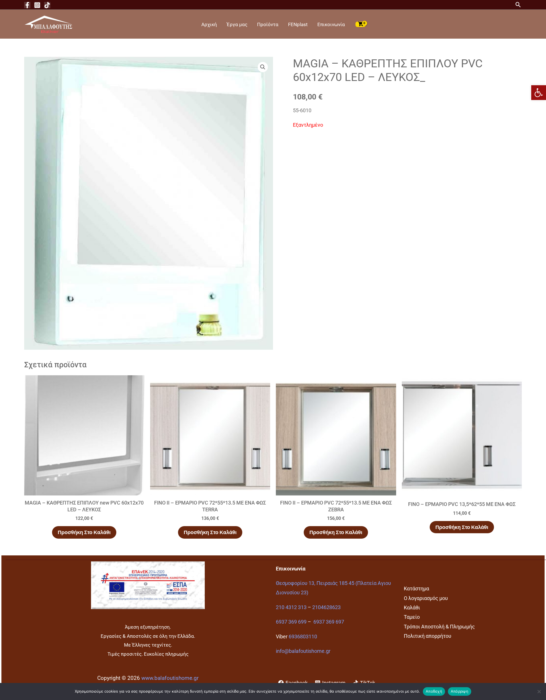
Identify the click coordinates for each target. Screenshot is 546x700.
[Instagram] (37, 5)
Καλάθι (412, 608)
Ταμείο (412, 617)
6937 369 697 (328, 622)
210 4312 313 (291, 607)
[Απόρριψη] (539, 691)
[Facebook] (27, 5)
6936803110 (303, 636)
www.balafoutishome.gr (169, 678)
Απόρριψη (459, 691)
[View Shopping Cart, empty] (360, 24)
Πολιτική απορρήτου (427, 636)
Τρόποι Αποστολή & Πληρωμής (439, 627)
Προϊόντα (267, 24)
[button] (538, 92)
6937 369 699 (291, 622)
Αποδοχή (434, 691)
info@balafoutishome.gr (303, 651)
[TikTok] (47, 5)
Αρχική (209, 24)
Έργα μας (237, 24)
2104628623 (326, 607)
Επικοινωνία (331, 24)
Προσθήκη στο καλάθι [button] (84, 532)
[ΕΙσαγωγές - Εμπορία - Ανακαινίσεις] (48, 24)
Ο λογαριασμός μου (426, 598)
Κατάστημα (416, 588)
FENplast (298, 24)
